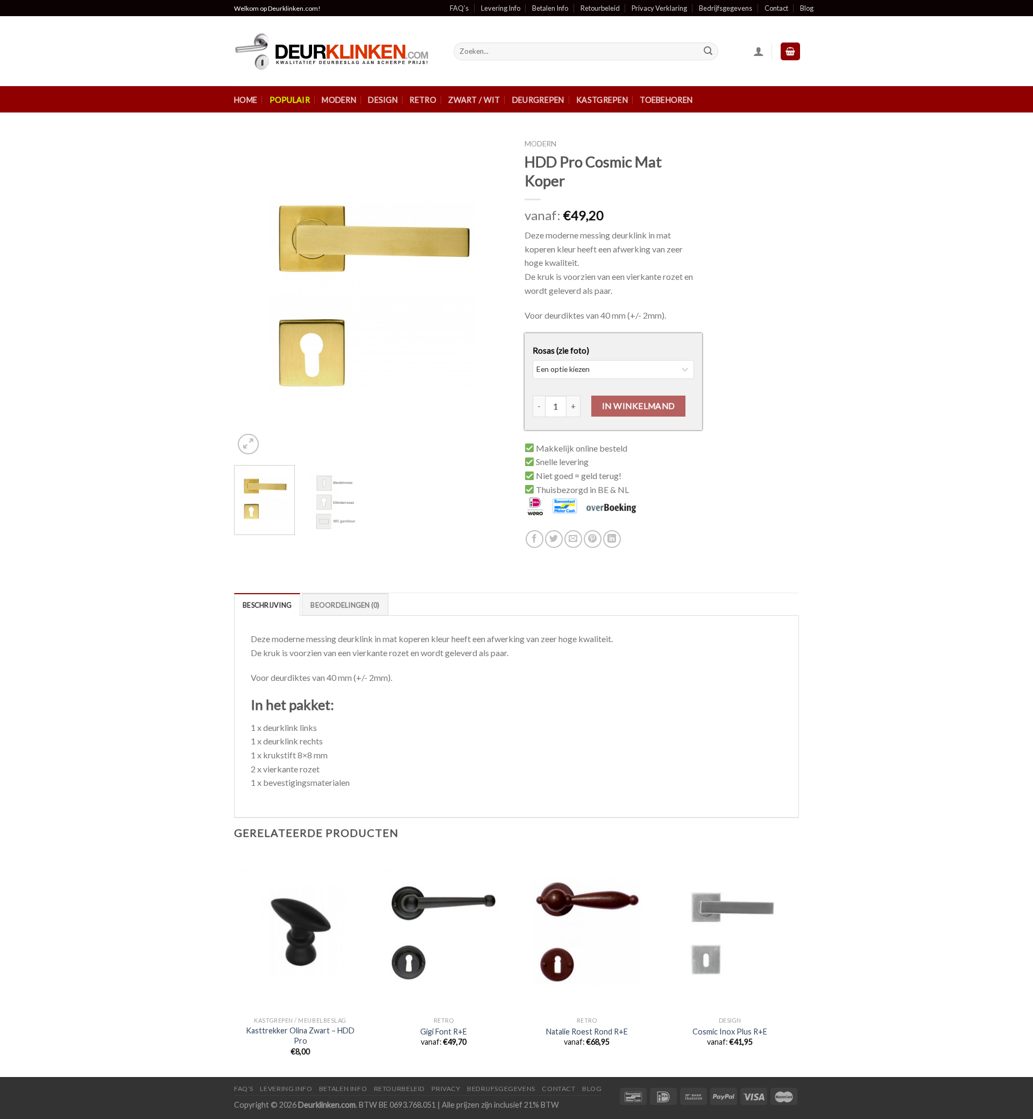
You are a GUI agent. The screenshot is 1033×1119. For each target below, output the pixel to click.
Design (383, 99)
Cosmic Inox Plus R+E (729, 1031)
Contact (776, 8)
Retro (422, 99)
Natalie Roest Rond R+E (587, 1031)
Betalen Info (550, 8)
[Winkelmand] (790, 51)
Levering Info (500, 8)
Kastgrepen (602, 99)
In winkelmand (638, 406)
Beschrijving (267, 605)
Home (245, 99)
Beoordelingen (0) (344, 605)
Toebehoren (666, 99)
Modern (339, 99)
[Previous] (253, 295)
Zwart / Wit (474, 99)
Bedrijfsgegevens (725, 8)
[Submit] (708, 52)
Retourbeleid (600, 8)
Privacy (445, 1089)
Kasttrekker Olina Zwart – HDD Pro (300, 1035)
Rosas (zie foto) (561, 350)
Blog (806, 8)
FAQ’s (459, 8)
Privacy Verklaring (659, 8)
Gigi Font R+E (443, 1031)
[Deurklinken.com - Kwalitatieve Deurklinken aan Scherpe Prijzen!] (335, 51)
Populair (290, 99)
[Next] (489, 295)
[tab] (267, 604)
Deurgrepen (538, 99)
